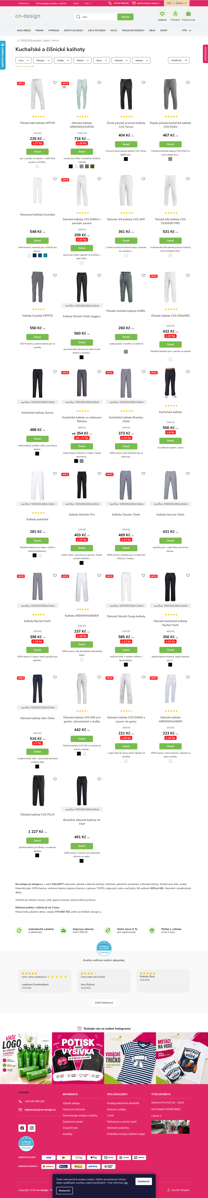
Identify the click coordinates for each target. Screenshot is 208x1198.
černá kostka (128, 459)
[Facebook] (22, 1127)
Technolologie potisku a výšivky (51, 3)
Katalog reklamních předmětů (123, 1103)
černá (36, 853)
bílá (36, 164)
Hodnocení (23, 3)
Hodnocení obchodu (74, 1109)
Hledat (125, 17)
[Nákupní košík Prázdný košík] (188, 17)
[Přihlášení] (175, 17)
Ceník (76, 3)
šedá (81, 164)
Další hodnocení (104, 1002)
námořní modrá (34, 253)
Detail (37, 151)
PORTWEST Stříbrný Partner (87, 305)
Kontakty (67, 1134)
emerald (45, 253)
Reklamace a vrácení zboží (122, 1121)
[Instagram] (31, 1127)
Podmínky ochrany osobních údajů (126, 1134)
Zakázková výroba (73, 1121)
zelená (92, 164)
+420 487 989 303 (121, 3)
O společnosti (70, 1128)
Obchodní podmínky (118, 1128)
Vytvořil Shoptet (180, 1190)
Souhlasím (144, 1181)
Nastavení (64, 1190)
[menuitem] (23, 30)
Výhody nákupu (71, 1103)
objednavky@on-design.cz (148, 3)
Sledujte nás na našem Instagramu (107, 1029)
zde (126, 1182)
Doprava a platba (116, 1109)
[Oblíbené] (162, 17)
